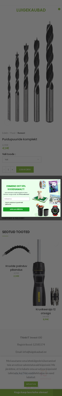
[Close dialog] (58, 181)
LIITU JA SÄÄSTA (16, 209)
